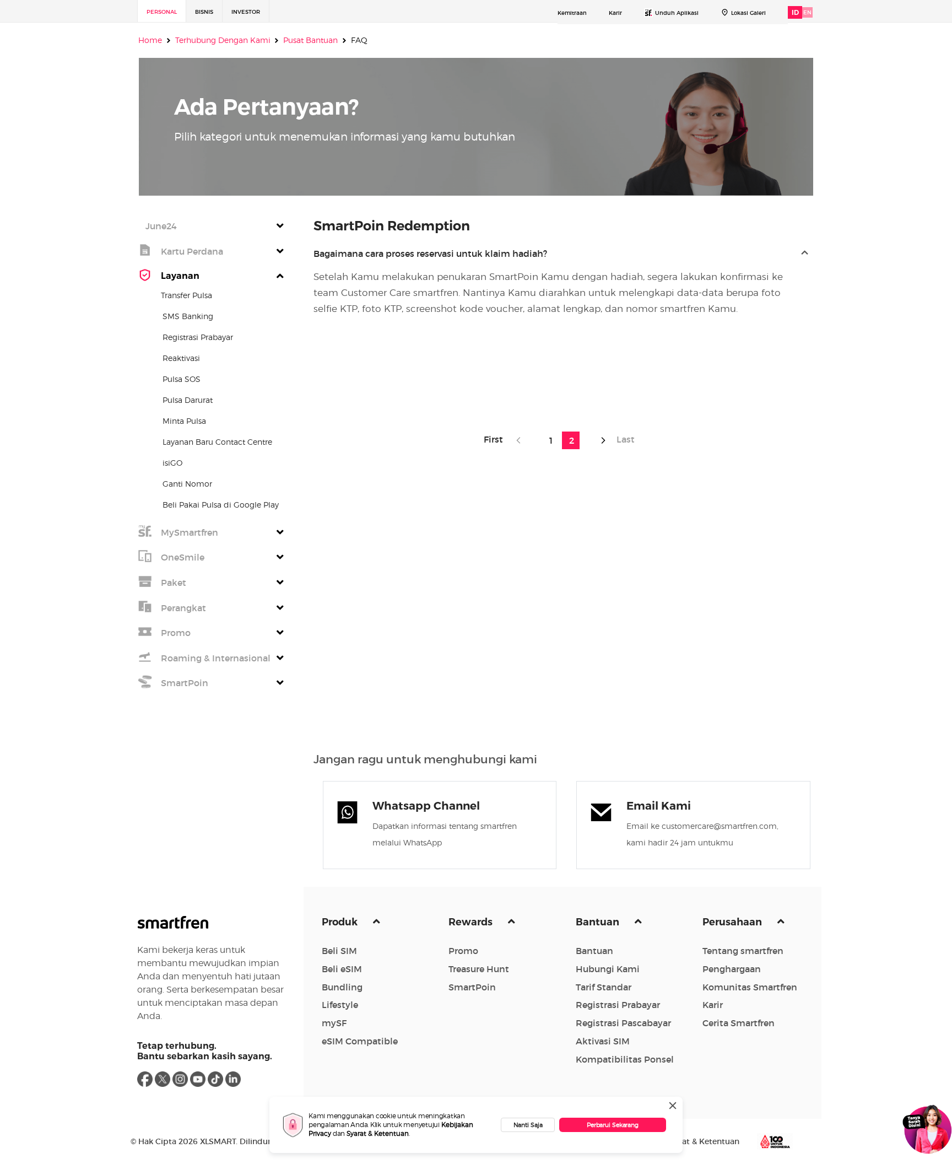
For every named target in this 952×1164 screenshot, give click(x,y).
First (497, 439)
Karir (615, 13)
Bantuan (598, 922)
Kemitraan (572, 13)
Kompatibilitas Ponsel (625, 1059)
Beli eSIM (342, 968)
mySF (334, 1022)
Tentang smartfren (742, 950)
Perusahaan (733, 922)
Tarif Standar (603, 987)
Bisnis (204, 11)
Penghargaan (731, 968)
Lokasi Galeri (748, 13)
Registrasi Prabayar (618, 1004)
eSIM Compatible (360, 1041)
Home (150, 40)
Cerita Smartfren (738, 1022)
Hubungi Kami (608, 968)
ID (795, 12)
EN (807, 12)
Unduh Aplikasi (677, 13)
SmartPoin (472, 987)
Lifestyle (340, 1004)
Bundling (342, 987)
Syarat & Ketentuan (378, 1133)
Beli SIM (339, 950)
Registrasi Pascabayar (623, 1022)
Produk (341, 922)
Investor (245, 11)
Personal (162, 11)
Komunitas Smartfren (749, 987)
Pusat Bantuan (310, 40)
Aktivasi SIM (603, 1041)
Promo (463, 950)
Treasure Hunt (478, 968)
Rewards (471, 922)
